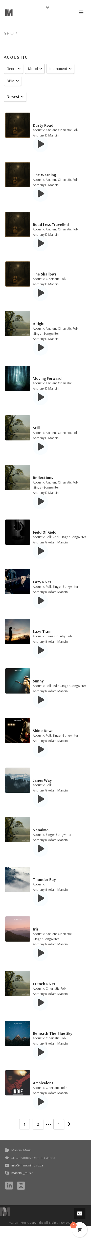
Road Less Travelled (51, 224)
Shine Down (43, 730)
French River (44, 983)
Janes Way (42, 780)
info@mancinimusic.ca (27, 1165)
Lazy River (42, 581)
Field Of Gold (44, 532)
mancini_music (22, 1172)
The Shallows (44, 274)
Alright (39, 323)
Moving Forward (47, 378)
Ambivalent (43, 1082)
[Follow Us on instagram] (21, 1186)
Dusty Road (43, 125)
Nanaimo (41, 829)
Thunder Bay (44, 879)
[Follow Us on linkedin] (9, 1186)
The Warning (44, 174)
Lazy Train (42, 631)
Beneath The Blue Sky (52, 1033)
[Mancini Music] (5, 1211)
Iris (35, 929)
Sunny (38, 680)
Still (36, 427)
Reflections (43, 477)
